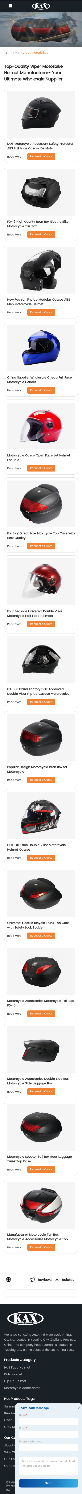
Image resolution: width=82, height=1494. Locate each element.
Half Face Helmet (17, 1367)
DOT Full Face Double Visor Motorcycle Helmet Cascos (36, 847)
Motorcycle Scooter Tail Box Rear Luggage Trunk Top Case (39, 1159)
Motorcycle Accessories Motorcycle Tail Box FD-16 (40, 1003)
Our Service (13, 1465)
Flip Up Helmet (15, 1381)
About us (11, 1445)
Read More (14, 157)
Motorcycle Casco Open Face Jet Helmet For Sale (38, 458)
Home (14, 52)
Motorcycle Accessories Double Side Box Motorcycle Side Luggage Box (38, 1081)
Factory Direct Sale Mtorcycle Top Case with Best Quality (41, 535)
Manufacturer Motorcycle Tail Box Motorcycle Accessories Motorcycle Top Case (37, 1239)
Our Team (11, 1459)
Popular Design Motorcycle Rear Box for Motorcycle (37, 769)
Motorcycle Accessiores (22, 1388)
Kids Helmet (13, 1374)
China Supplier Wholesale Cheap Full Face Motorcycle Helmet (39, 380)
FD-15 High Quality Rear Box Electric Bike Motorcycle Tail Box (37, 224)
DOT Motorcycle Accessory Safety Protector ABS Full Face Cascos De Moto (40, 146)
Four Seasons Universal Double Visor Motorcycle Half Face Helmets (34, 613)
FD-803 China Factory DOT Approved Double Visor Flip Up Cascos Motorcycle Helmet (37, 694)
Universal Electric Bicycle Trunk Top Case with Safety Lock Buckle (38, 925)
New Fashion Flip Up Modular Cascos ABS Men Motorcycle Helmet (38, 302)
